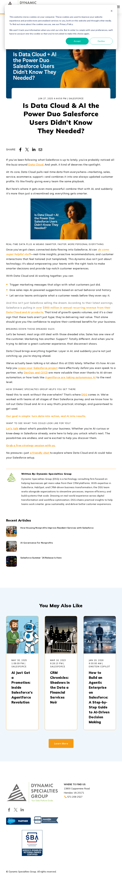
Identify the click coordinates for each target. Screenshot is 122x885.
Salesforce (76, 98)
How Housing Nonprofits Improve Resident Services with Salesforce (56, 527)
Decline (101, 41)
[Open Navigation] (118, 7)
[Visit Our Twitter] (16, 810)
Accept (77, 41)
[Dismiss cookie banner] (112, 11)
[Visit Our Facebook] (9, 810)
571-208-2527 (74, 796)
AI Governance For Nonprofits (36, 542)
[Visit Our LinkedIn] (22, 810)
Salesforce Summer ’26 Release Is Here (40, 557)
